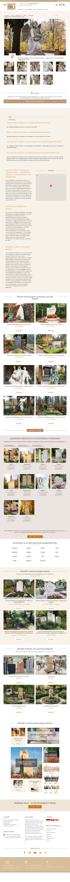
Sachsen (10, 604)
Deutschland (18, 15)
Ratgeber (40, 9)
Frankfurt (28, 556)
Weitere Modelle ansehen (35, 536)
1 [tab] (54, 20)
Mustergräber (28, 9)
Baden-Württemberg (47, 604)
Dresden (43, 547)
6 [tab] (59, 20)
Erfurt (57, 547)
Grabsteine (21, 9)
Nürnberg (14, 547)
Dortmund (42, 560)
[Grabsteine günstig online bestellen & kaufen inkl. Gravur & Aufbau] (11, 6)
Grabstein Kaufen (11, 582)
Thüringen (13, 635)
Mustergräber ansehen (35, 575)
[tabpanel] (35, 37)
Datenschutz (48, 836)
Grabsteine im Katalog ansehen (36, 101)
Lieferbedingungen (50, 838)
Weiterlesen (19, 330)
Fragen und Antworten (50, 832)
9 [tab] (62, 20)
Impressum (48, 834)
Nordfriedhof (21, 60)
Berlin (56, 552)
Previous (6, 37)
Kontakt (45, 9)
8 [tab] (61, 20)
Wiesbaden (30, 15)
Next (64, 37)
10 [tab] (63, 20)
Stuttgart (43, 552)
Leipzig (14, 560)
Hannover (28, 547)
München (28, 552)
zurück (56, 15)
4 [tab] (57, 20)
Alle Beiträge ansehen (50, 651)
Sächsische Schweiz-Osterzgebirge (22, 604)
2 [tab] (55, 20)
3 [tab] (56, 20)
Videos (35, 9)
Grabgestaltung (19, 678)
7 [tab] (60, 20)
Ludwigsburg (57, 604)
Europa (12, 15)
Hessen (25, 15)
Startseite (6, 15)
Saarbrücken (15, 552)
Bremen (57, 556)
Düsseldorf (28, 560)
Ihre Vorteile (48, 830)
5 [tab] (58, 20)
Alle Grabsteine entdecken (35, 430)
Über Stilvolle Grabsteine (51, 828)
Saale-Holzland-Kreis (22, 635)
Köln (43, 556)
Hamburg (14, 556)
